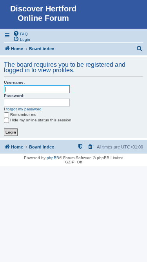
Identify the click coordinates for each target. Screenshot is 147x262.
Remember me (23, 114)
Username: (14, 82)
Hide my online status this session (40, 120)
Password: (14, 95)
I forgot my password (23, 109)
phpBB (53, 158)
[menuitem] (20, 33)
